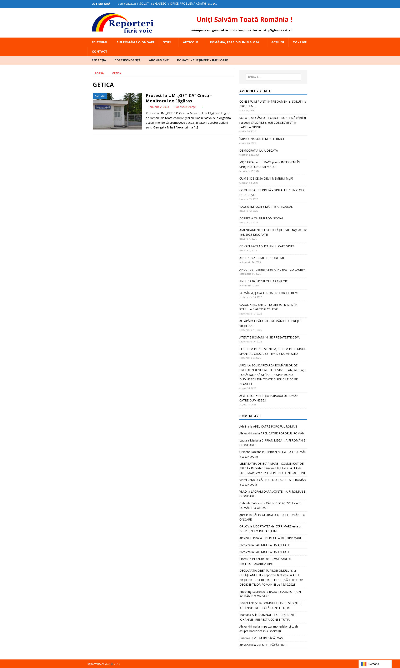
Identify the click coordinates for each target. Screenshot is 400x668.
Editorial (100, 42)
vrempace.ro (200, 30)
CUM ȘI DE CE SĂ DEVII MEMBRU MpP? (266, 178)
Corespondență (128, 60)
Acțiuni (277, 42)
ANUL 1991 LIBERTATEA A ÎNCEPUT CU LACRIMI (272, 270)
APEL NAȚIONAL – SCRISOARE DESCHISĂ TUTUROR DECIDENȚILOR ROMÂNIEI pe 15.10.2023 (271, 579)
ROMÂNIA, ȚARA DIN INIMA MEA (234, 42)
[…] (196, 127)
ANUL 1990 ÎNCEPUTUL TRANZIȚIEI (263, 281)
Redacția (99, 60)
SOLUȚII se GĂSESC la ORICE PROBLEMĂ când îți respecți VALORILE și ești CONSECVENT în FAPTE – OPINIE (272, 122)
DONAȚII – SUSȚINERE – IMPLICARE (202, 60)
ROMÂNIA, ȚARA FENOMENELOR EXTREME (269, 293)
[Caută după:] (273, 77)
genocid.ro (220, 30)
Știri (167, 42)
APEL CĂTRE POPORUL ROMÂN (275, 426)
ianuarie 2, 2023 (159, 107)
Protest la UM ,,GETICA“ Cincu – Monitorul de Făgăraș (179, 98)
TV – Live (300, 42)
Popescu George (185, 107)
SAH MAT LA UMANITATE (272, 545)
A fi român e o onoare (135, 42)
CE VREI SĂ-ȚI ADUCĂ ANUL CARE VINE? (266, 246)
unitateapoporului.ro (245, 30)
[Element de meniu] (300, 3)
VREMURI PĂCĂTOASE (269, 638)
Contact (99, 51)
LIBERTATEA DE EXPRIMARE (282, 538)
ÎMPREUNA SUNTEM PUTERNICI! (261, 139)
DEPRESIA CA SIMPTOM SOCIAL (261, 218)
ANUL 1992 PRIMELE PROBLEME (262, 258)
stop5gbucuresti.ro (277, 30)
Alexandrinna (248, 433)
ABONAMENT (159, 60)
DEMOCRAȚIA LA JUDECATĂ (258, 150)
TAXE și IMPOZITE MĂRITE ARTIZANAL (266, 207)
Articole (190, 42)
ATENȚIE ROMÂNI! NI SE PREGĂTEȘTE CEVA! (270, 337)
